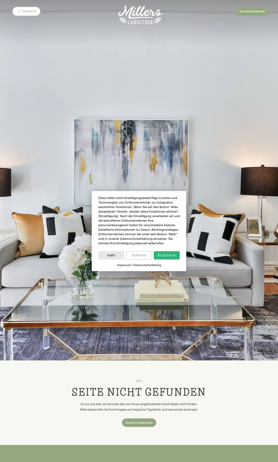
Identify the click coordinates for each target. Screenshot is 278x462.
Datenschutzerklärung (147, 265)
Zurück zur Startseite (139, 422)
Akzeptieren (166, 255)
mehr (111, 255)
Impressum (124, 265)
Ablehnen (139, 255)
